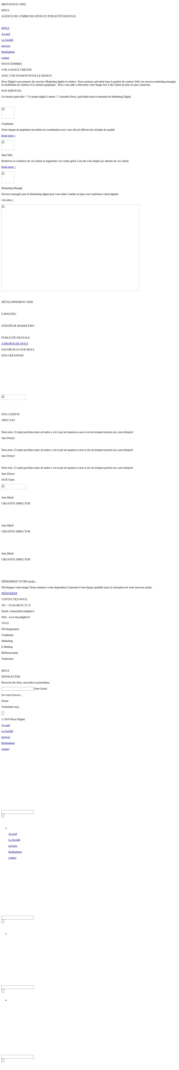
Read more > (8, 135)
